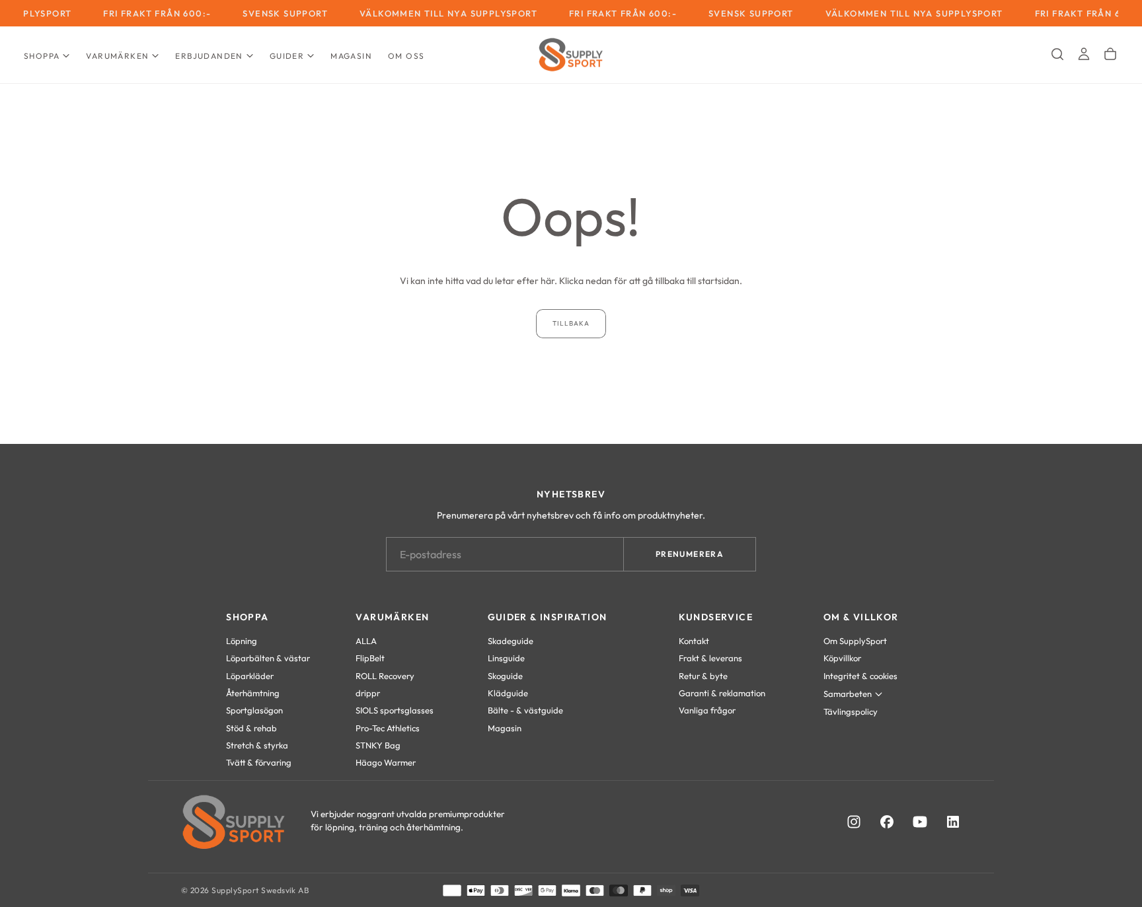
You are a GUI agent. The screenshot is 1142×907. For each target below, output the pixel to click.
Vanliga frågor (707, 710)
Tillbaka (571, 323)
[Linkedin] (953, 822)
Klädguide (508, 693)
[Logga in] (1084, 54)
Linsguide (506, 658)
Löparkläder (250, 676)
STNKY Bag (378, 745)
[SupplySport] (234, 822)
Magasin (351, 56)
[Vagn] (1110, 54)
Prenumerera (690, 554)
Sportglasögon (254, 710)
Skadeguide (510, 640)
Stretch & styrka (257, 745)
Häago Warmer (386, 762)
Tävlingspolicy (850, 711)
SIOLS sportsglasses (395, 710)
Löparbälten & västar (268, 658)
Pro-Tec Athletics (388, 728)
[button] (1057, 54)
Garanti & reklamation (722, 693)
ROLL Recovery (385, 676)
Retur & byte (703, 676)
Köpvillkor (842, 658)
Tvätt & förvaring (258, 762)
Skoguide (505, 676)
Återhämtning (253, 693)
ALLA (366, 640)
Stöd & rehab (251, 728)
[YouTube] (920, 822)
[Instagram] (854, 822)
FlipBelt (370, 658)
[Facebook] (887, 822)
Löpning (241, 640)
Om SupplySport (855, 640)
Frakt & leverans (710, 658)
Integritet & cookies (860, 676)
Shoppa (41, 56)
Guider (287, 56)
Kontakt (694, 640)
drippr (368, 693)
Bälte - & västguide (525, 710)
